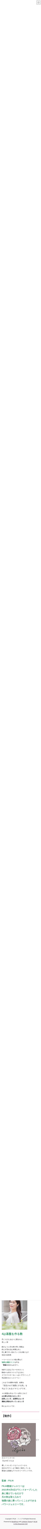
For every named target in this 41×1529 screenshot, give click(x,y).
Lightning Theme (27, 1521)
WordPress (15, 1521)
